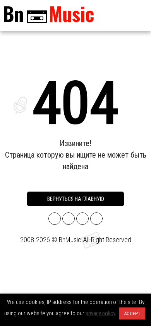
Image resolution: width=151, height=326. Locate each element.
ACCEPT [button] (132, 313)
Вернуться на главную (75, 199)
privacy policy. (101, 313)
